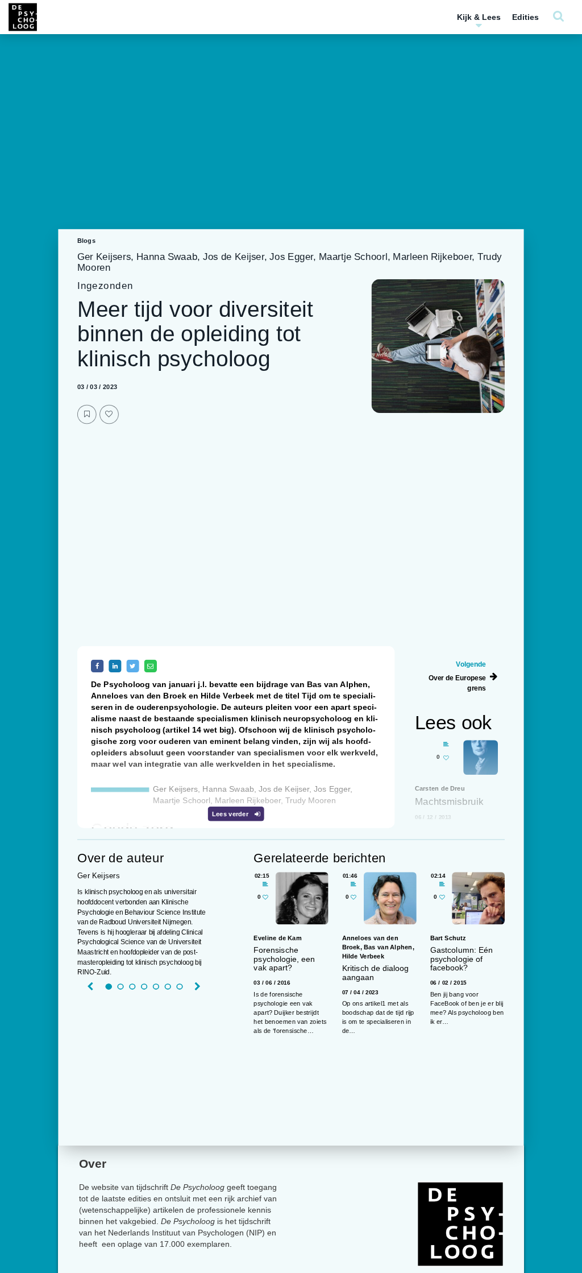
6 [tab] (167, 986)
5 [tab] (156, 986)
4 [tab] (144, 986)
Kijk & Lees (479, 17)
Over (92, 1163)
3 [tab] (132, 986)
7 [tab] (179, 986)
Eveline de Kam (277, 938)
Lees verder (231, 814)
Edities (525, 17)
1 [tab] (108, 986)
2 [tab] (120, 986)
